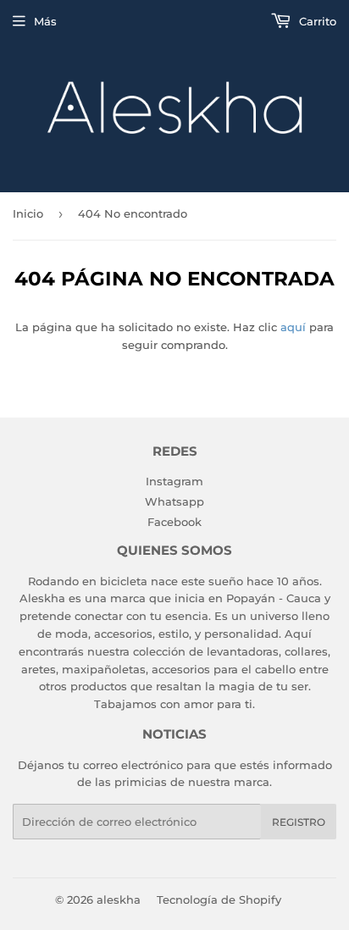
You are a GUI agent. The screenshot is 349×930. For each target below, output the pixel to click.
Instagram (174, 481)
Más (45, 21)
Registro (298, 822)
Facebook (174, 522)
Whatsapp (174, 501)
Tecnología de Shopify (219, 899)
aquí (293, 327)
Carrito (316, 21)
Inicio (28, 213)
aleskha (119, 899)
